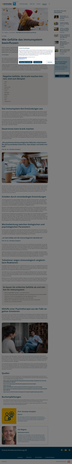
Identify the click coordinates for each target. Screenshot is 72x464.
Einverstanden (37, 62)
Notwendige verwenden (26, 62)
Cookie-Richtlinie (22, 58)
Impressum (21, 59)
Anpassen (50, 62)
